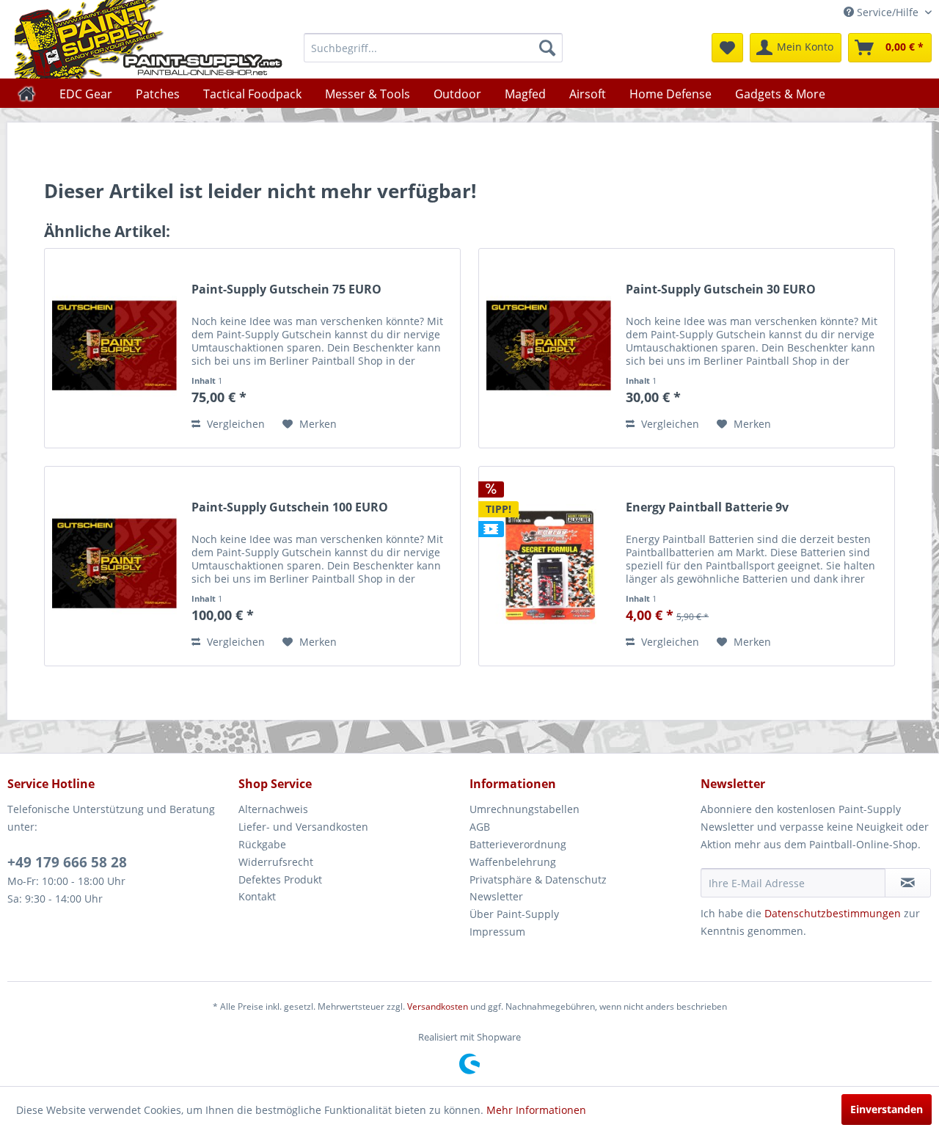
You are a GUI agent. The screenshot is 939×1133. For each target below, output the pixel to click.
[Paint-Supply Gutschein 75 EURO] (114, 348)
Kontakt (257, 896)
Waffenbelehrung (513, 862)
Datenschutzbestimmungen (832, 913)
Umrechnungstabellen (525, 809)
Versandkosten (437, 1006)
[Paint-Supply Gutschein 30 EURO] (548, 348)
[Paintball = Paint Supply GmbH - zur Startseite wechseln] (149, 39)
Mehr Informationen (536, 1110)
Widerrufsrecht (275, 862)
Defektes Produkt (280, 879)
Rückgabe (262, 844)
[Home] (26, 93)
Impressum (497, 932)
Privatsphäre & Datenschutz (538, 879)
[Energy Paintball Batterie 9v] (548, 566)
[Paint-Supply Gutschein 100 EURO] (114, 566)
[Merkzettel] (727, 47)
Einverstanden (886, 1109)
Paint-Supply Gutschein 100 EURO (289, 507)
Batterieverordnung (518, 844)
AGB (480, 827)
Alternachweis (273, 809)
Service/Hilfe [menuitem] (887, 12)
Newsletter (496, 896)
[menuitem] (433, 47)
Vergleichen (234, 424)
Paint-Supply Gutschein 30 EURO (721, 289)
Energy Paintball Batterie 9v (707, 507)
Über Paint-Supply (514, 914)
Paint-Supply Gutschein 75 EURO (286, 289)
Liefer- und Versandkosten (303, 827)
